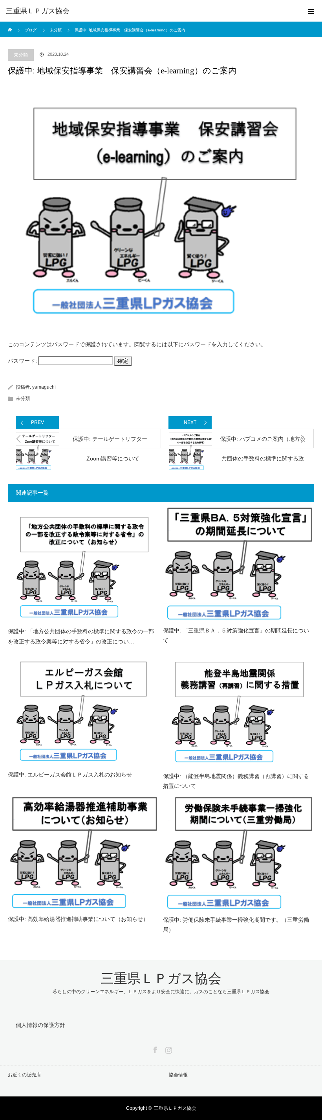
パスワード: (23, 361)
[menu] (311, 11)
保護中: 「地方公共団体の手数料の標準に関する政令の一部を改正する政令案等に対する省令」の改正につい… (81, 636)
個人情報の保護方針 (40, 1025)
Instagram (168, 1048)
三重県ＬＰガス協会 (38, 11)
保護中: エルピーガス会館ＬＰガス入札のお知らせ (70, 774)
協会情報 (178, 1075)
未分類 (21, 55)
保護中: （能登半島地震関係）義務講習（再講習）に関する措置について (236, 781)
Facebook (154, 1048)
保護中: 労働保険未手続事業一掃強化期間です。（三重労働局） (236, 925)
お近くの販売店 (24, 1075)
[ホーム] (10, 24)
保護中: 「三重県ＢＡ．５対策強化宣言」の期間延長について (236, 635)
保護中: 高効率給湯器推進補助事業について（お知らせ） (78, 919)
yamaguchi (44, 387)
